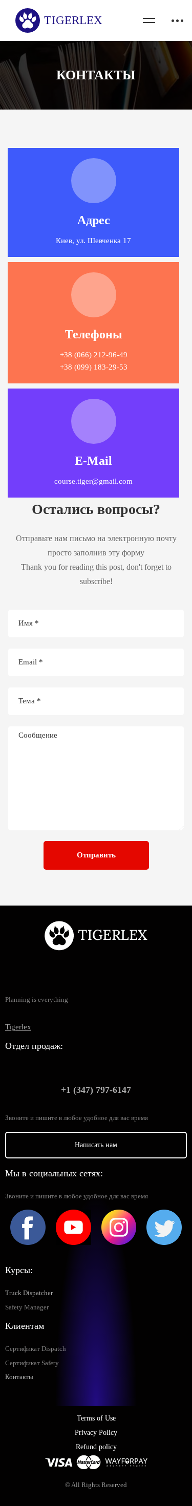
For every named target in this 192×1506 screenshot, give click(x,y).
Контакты (19, 1377)
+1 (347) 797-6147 (96, 1090)
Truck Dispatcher (29, 1293)
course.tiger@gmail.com (93, 481)
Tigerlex (18, 1027)
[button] (96, 1145)
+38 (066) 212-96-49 (93, 355)
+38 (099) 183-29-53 (93, 367)
